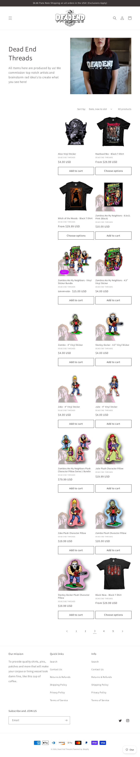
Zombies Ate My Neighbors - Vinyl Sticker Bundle (75, 282)
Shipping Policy (58, 684)
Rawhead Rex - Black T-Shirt (109, 154)
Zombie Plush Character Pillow (110, 533)
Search (54, 661)
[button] (10, 18)
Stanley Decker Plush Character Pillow (73, 596)
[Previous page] (67, 631)
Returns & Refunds (60, 677)
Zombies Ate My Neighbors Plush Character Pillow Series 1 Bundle (74, 470)
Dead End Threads (65, 749)
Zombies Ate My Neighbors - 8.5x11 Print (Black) (112, 217)
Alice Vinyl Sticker (67, 154)
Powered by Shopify (81, 749)
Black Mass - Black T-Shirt (108, 595)
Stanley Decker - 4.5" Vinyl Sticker (112, 345)
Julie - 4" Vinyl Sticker (106, 406)
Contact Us (56, 669)
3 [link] (95, 631)
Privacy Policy (57, 692)
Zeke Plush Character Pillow (72, 533)
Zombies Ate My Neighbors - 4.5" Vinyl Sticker (111, 282)
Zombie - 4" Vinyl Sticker (70, 345)
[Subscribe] (66, 720)
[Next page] (122, 631)
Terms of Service (59, 700)
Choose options (113, 170)
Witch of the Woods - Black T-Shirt (75, 218)
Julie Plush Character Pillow (109, 468)
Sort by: (81, 109)
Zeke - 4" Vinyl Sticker (69, 406)
